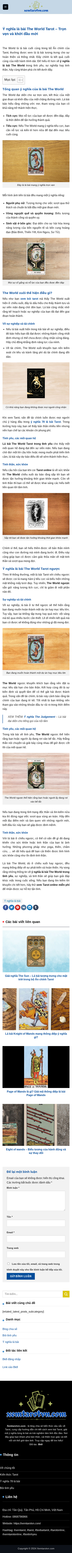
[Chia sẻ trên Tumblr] (36, 907)
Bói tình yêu (10, 1335)
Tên (10, 1216)
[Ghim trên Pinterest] (17, 907)
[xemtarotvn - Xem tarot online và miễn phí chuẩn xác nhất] (36, 7)
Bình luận (13, 1187)
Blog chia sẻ (10, 1329)
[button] (5, 7)
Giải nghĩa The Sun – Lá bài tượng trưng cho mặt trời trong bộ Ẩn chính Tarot (36, 977)
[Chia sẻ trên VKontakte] (23, 907)
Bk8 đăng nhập (12, 1359)
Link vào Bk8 (10, 1367)
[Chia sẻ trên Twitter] (11, 907)
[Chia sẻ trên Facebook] (5, 907)
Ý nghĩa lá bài (12, 901)
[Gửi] (66, 1294)
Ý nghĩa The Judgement (39, 716)
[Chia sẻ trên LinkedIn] (29, 907)
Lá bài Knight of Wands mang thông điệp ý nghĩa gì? (36, 1035)
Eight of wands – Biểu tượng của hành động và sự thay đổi (36, 1151)
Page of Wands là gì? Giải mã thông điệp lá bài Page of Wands (36, 1093)
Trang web (13, 1248)
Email (10, 1232)
